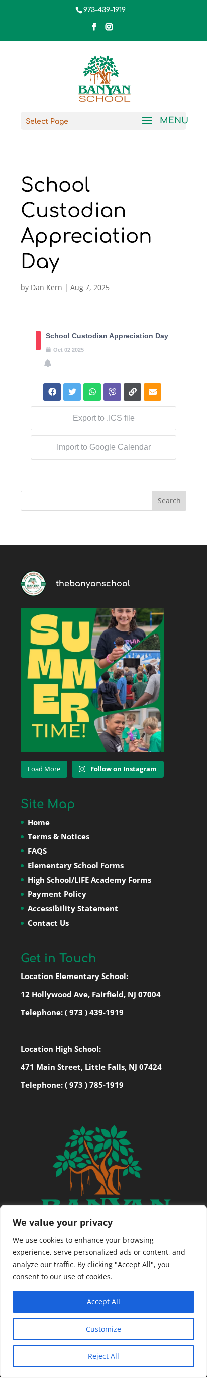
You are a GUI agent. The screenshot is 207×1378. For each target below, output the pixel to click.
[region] (103, 1291)
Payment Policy (57, 894)
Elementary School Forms (76, 865)
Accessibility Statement (73, 908)
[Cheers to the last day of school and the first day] (92, 680)
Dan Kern (46, 287)
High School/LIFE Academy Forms (89, 880)
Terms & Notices (58, 836)
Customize (103, 1329)
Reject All (103, 1356)
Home (39, 822)
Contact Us (48, 922)
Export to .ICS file (104, 418)
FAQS (37, 851)
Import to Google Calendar (104, 447)
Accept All (103, 1301)
